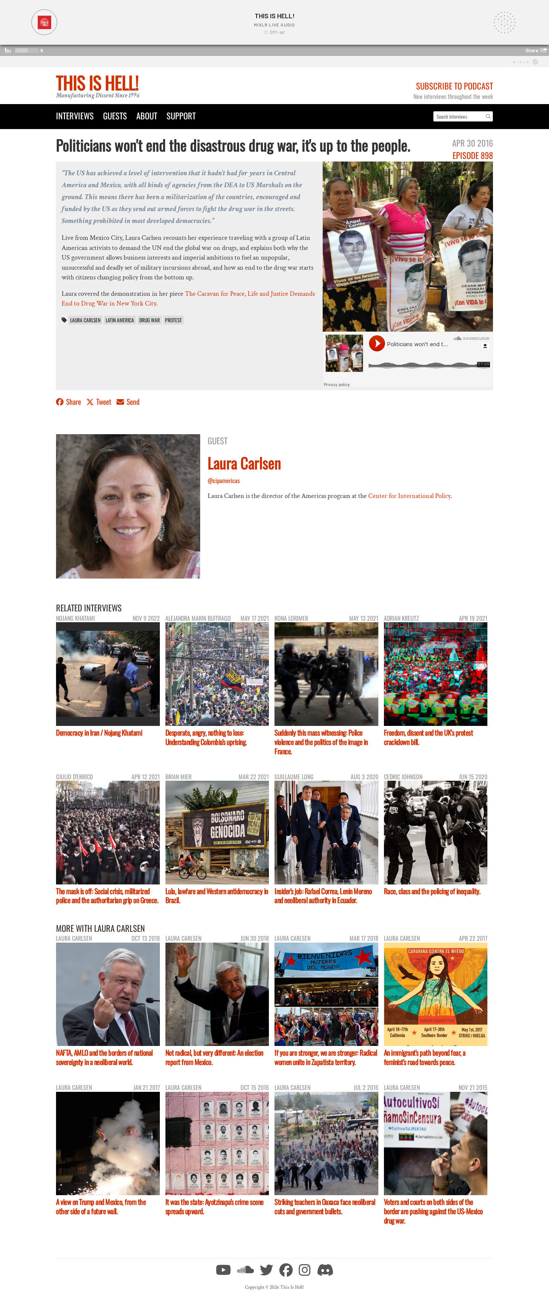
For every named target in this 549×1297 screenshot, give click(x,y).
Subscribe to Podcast (454, 85)
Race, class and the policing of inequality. (432, 891)
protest (173, 320)
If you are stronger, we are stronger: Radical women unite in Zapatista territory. (325, 1057)
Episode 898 (473, 155)
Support (181, 115)
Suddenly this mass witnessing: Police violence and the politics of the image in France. (321, 741)
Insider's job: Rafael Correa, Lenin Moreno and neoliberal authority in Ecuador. (323, 896)
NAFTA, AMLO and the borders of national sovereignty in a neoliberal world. (104, 1057)
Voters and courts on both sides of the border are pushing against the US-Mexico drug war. (433, 1211)
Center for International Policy (409, 496)
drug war (149, 320)
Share (74, 401)
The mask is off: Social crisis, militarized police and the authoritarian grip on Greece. (107, 896)
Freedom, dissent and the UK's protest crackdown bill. (428, 737)
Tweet (104, 401)
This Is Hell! (97, 82)
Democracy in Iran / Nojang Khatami (99, 732)
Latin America (120, 320)
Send (132, 401)
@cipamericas (224, 480)
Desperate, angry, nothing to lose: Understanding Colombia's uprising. (206, 737)
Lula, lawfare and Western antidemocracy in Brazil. (216, 896)
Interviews (75, 115)
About (146, 115)
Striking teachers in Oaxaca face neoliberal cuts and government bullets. (324, 1206)
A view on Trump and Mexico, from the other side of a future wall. (101, 1206)
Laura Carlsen (85, 320)
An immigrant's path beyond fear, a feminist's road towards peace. (425, 1057)
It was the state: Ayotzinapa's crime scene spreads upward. (214, 1206)
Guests (115, 115)
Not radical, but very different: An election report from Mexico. (214, 1057)
